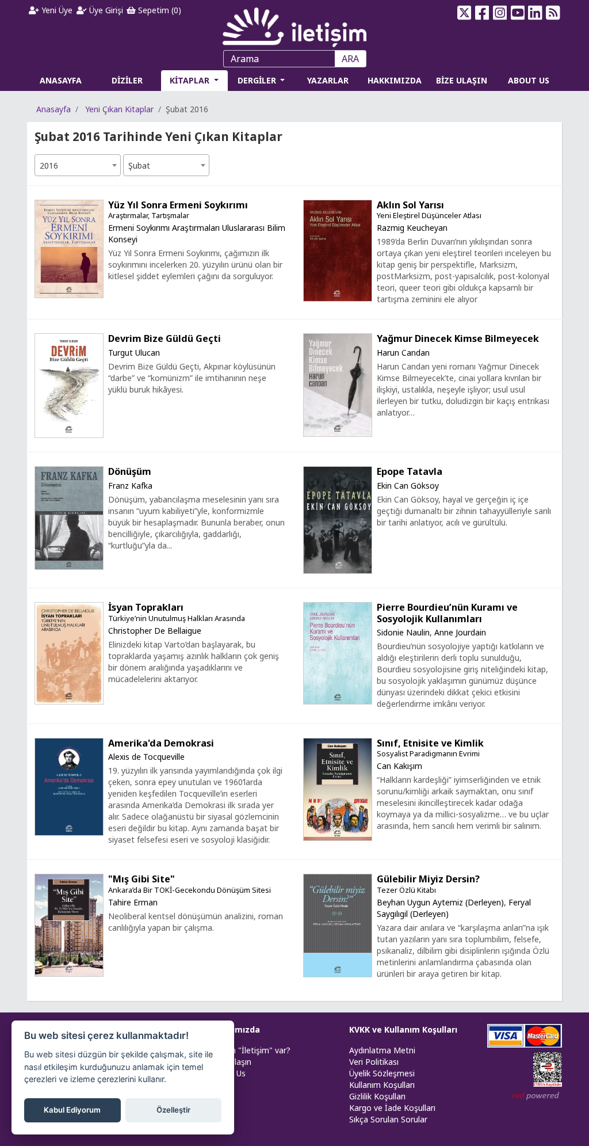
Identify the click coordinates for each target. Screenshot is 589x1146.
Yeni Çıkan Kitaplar (119, 109)
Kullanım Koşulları (382, 1084)
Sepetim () (158, 10)
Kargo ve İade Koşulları (392, 1107)
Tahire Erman (133, 902)
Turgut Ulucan (134, 352)
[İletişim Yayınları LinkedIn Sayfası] (535, 12)
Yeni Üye (55, 10)
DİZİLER (127, 80)
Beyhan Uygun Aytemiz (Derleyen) (440, 902)
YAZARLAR (328, 80)
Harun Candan (403, 352)
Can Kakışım (399, 765)
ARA (350, 58)
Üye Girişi (105, 10)
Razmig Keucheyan (412, 227)
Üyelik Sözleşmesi (382, 1073)
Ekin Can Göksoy (408, 485)
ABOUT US (528, 80)
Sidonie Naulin (403, 632)
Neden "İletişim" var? (250, 1050)
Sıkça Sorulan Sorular (388, 1119)
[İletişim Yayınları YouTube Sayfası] (517, 12)
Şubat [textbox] (139, 165)
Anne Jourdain (460, 632)
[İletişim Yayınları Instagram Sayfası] (499, 12)
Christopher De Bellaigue (154, 630)
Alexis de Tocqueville (146, 756)
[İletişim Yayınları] (294, 23)
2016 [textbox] (49, 165)
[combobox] (78, 165)
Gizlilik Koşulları (377, 1096)
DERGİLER (258, 80)
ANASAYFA (61, 80)
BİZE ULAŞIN (461, 80)
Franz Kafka (130, 485)
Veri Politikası (374, 1061)
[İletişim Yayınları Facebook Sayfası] (482, 12)
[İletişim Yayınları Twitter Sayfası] (464, 12)
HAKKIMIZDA (395, 80)
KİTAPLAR (191, 80)
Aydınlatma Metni (382, 1050)
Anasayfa (53, 109)
